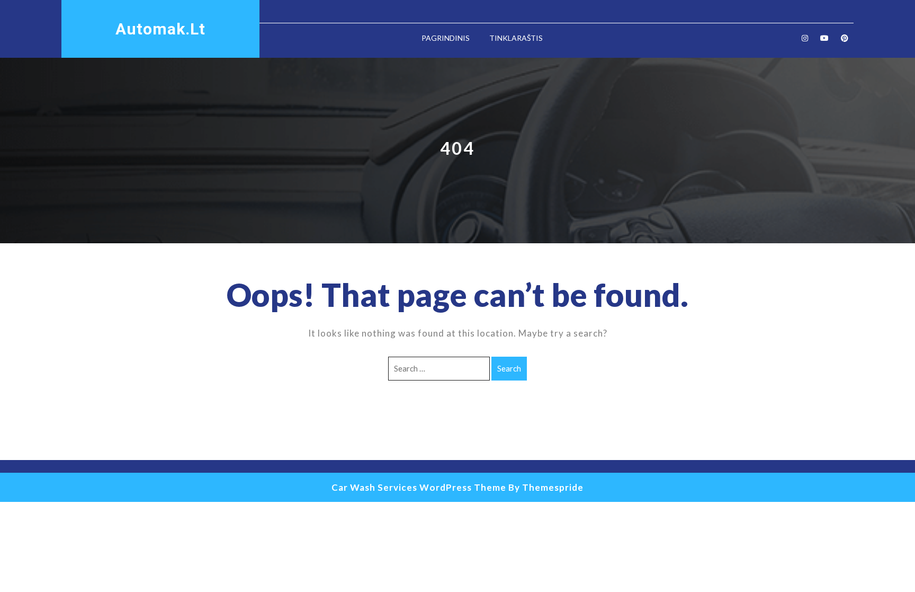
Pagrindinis (445, 37)
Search (509, 368)
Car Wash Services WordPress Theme (418, 487)
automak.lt (160, 29)
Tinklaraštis (516, 37)
